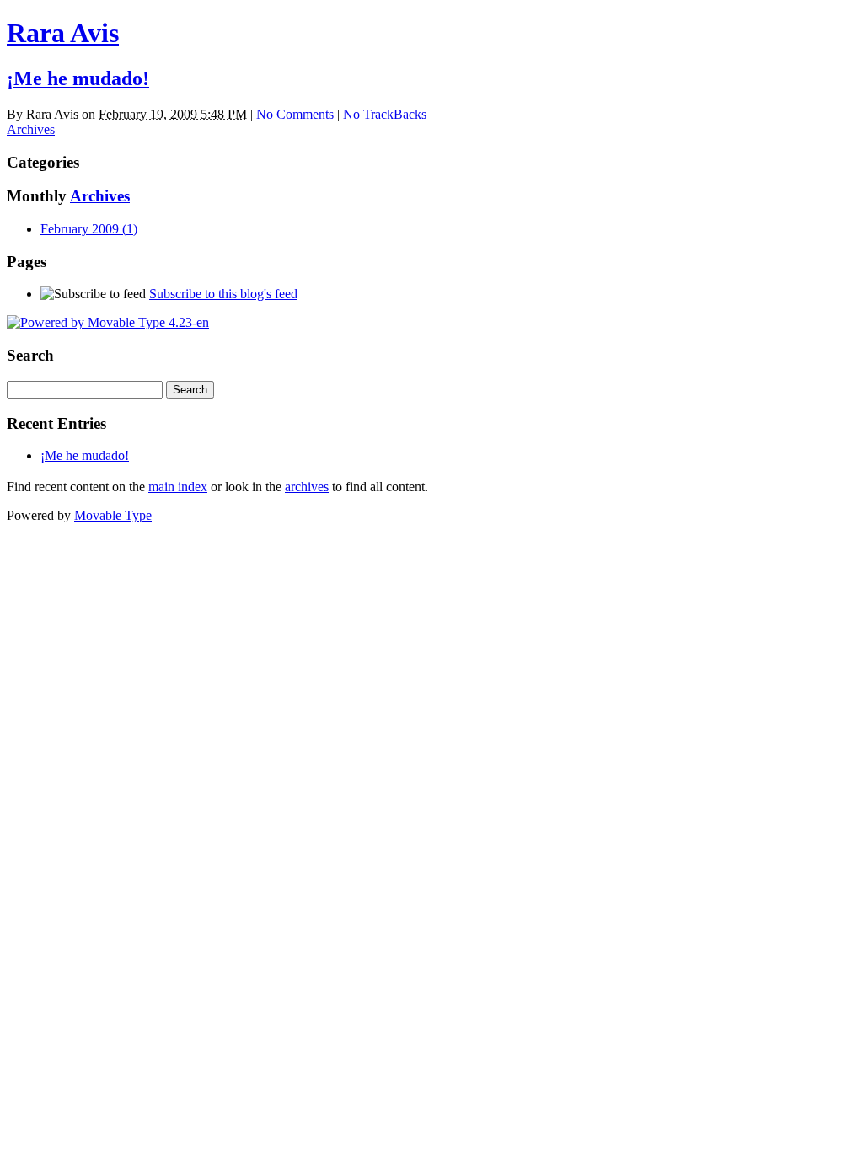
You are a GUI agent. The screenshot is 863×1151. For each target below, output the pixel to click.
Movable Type (113, 515)
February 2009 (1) (88, 229)
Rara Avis (63, 33)
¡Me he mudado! (78, 78)
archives (307, 486)
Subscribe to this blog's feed (223, 293)
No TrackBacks (384, 114)
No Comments (295, 114)
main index (177, 486)
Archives (31, 129)
